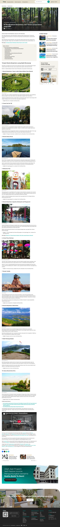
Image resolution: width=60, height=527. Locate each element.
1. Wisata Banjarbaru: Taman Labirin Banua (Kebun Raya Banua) (14, 48)
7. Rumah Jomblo (7, 55)
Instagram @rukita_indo (28, 445)
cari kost (5, 441)
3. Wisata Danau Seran (8, 50)
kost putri (7, 434)
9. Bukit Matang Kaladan (8, 57)
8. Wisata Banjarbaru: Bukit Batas (10, 56)
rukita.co (6, 445)
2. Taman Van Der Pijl (8, 49)
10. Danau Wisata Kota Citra (9, 58)
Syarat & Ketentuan (13, 525)
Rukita (13, 434)
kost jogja (26, 435)
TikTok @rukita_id (11, 446)
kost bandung (16, 435)
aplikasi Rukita (11, 444)
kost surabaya (22, 435)
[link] (50, 69)
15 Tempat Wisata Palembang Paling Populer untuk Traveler (16, 42)
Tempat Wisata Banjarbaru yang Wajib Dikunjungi (11, 47)
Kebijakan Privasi (18, 525)
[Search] (48, 2)
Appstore (26, 444)
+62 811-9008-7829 (53, 512)
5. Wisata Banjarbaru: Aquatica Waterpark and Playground (13, 53)
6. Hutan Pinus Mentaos (8, 54)
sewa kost (24, 432)
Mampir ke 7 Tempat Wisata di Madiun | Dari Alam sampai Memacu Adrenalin (19, 235)
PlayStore (22, 444)
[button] (54, 2)
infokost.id (7, 442)
